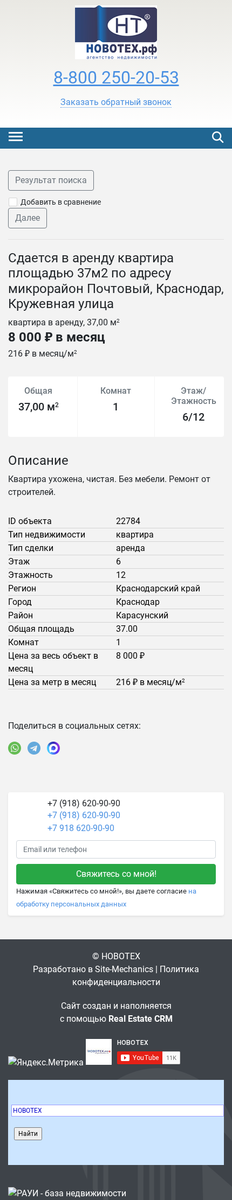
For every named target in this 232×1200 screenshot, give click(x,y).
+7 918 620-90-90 (80, 828)
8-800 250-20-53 (116, 77)
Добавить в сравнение (61, 202)
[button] (116, 102)
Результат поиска (51, 180)
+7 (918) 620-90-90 (83, 815)
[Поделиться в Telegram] (34, 748)
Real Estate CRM (140, 1019)
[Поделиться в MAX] (53, 748)
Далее (27, 218)
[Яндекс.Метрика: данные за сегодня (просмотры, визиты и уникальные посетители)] (46, 1062)
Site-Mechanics (124, 969)
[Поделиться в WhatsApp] (14, 748)
